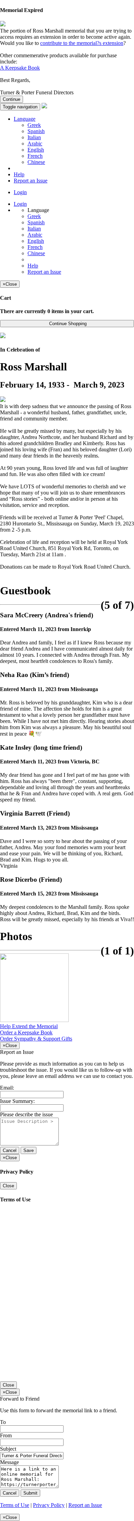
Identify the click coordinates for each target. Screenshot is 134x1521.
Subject (8, 1449)
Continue (11, 99)
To (3, 1422)
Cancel (9, 1150)
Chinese (36, 162)
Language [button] (24, 119)
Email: (7, 1088)
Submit (30, 1493)
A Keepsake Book (20, 68)
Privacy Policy (49, 1505)
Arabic (34, 143)
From (6, 1435)
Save (28, 1150)
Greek (34, 125)
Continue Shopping (67, 323)
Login (20, 192)
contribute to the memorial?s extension (81, 43)
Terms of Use (14, 1505)
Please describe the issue (26, 1114)
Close (8, 1185)
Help (19, 174)
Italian (34, 137)
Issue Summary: (17, 1101)
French (35, 156)
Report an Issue (30, 180)
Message (9, 1462)
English (35, 150)
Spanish (36, 131)
